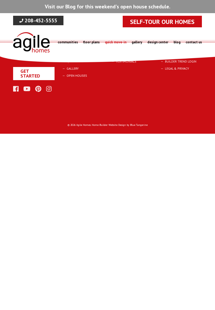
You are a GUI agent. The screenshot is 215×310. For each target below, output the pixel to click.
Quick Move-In (115, 42)
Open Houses (77, 76)
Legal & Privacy (177, 68)
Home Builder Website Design (109, 125)
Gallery (137, 42)
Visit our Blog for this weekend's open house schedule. (107, 6)
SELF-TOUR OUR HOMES (162, 22)
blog (177, 42)
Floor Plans (91, 42)
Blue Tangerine (139, 125)
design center (157, 42)
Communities (68, 42)
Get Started (30, 73)
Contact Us (194, 42)
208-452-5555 (40, 20)
